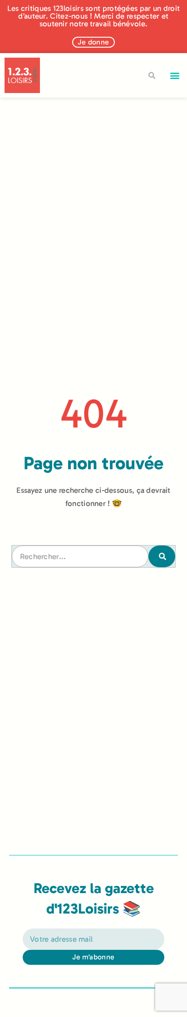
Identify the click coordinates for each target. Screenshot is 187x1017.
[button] (174, 75)
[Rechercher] (161, 556)
